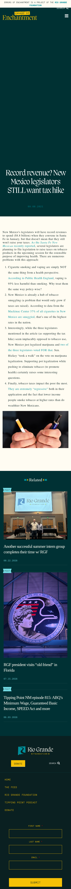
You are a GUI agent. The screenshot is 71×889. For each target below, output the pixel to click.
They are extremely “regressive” (28, 389)
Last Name (35, 841)
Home (8, 779)
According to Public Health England (31, 278)
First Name (35, 825)
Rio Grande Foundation (21, 794)
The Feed (11, 787)
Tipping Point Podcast (21, 802)
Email (35, 857)
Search (61, 7)
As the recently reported (30, 244)
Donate (18, 763)
